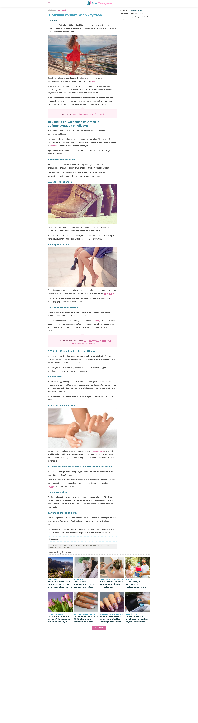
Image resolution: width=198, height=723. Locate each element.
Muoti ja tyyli (62, 10)
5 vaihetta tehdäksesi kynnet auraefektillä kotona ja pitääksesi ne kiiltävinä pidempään (111, 619)
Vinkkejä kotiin (131, 614)
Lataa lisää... (99, 628)
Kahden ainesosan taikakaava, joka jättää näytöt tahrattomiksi (136, 619)
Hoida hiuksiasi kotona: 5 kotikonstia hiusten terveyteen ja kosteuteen (111, 584)
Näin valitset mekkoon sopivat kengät (88, 114)
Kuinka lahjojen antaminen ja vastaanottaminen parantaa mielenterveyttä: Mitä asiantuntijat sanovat (136, 584)
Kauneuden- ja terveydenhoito (111, 579)
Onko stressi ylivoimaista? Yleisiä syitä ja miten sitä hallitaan (84, 584)
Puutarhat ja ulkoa (55, 614)
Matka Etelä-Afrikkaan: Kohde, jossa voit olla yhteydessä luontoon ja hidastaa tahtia (60, 584)
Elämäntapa (52, 10)
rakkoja (98, 321)
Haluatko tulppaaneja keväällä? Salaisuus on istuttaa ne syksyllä (59, 619)
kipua (92, 81)
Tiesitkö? (128, 579)
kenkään (51, 486)
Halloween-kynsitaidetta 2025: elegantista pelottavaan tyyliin (86, 619)
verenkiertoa (110, 293)
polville (53, 145)
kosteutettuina (98, 451)
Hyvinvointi (78, 579)
